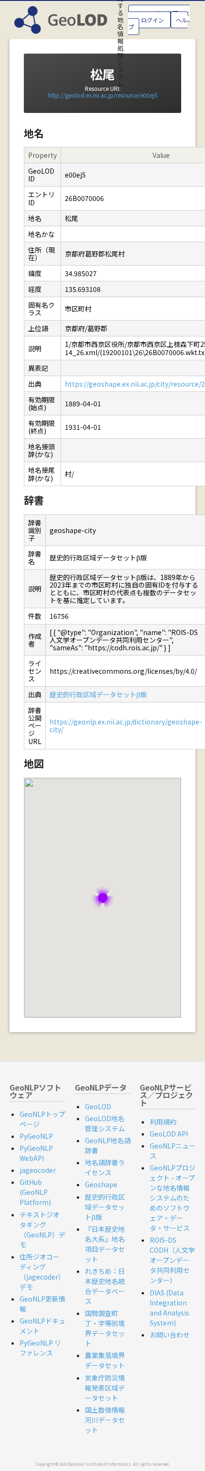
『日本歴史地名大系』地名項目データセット (105, 1244)
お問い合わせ (170, 1334)
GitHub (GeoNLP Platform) (35, 1192)
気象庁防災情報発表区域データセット (105, 1388)
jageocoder (38, 1170)
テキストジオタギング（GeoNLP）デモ (42, 1229)
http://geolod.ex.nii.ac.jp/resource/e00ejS (102, 95)
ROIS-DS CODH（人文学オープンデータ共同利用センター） (172, 1260)
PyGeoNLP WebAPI (36, 1153)
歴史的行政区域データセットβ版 (98, 694)
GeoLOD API (169, 1133)
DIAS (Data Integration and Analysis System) (169, 1307)
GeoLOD (98, 1106)
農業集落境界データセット (105, 1360)
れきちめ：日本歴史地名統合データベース (105, 1286)
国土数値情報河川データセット (105, 1420)
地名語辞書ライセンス (105, 1167)
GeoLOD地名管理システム (105, 1123)
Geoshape (101, 1184)
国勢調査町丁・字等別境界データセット (105, 1328)
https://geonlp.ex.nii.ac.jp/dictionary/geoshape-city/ (126, 725)
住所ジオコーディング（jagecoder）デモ (42, 1272)
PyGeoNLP (36, 1136)
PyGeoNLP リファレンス (40, 1348)
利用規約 (163, 1121)
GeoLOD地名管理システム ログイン (159, 16)
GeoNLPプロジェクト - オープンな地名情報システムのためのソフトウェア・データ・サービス (172, 1198)
